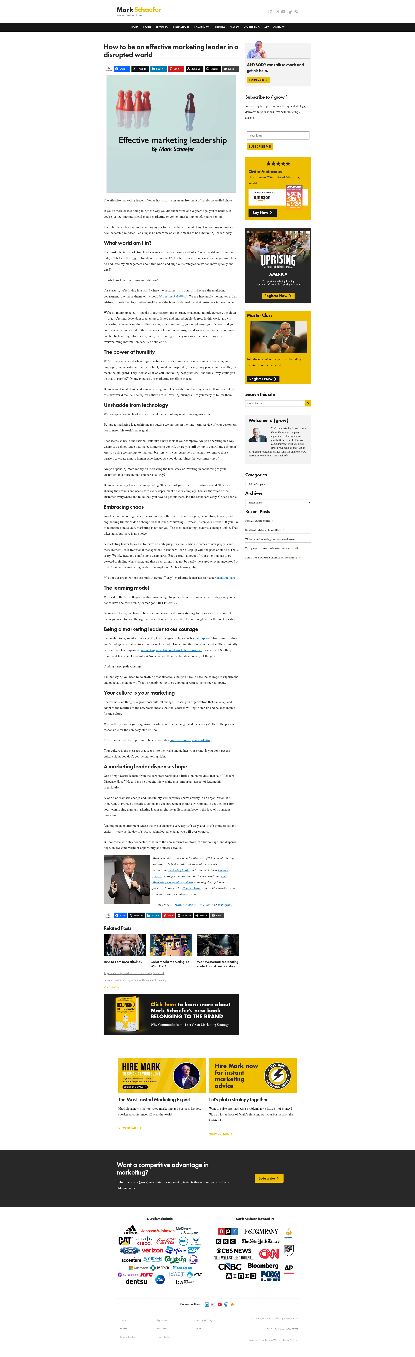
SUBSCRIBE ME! (260, 146)
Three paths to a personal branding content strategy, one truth (272, 548)
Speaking (161, 27)
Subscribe (161, 1328)
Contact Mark (191, 888)
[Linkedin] (270, 12)
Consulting (251, 27)
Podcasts (124, 1328)
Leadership (119, 979)
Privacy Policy (163, 1337)
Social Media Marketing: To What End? (263, 530)
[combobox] (275, 403)
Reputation (162, 1320)
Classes (234, 27)
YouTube (204, 905)
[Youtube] (283, 12)
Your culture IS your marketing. (191, 740)
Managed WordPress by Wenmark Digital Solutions (273, 1340)
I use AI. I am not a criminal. (258, 520)
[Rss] (296, 12)
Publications (180, 27)
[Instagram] (277, 12)
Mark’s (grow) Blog (203, 1320)
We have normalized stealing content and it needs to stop (270, 539)
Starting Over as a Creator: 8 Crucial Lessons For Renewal (271, 557)
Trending (161, 979)
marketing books (179, 870)
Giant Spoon (201, 638)
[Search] (308, 403)
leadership (117, 973)
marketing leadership (153, 973)
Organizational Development (141, 979)
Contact (278, 27)
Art (266, 27)
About (147, 27)
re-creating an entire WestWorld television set (171, 650)
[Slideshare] (290, 12)
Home (134, 27)
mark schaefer (132, 973)
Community (201, 27)
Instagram (224, 905)
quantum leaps (226, 577)
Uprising (219, 27)
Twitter (179, 905)
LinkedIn (191, 905)
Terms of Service (127, 1337)
